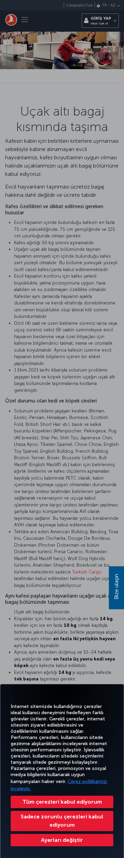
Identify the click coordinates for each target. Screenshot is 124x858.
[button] (62, 840)
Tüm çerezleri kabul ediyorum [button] (62, 801)
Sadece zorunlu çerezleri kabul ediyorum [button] (62, 820)
